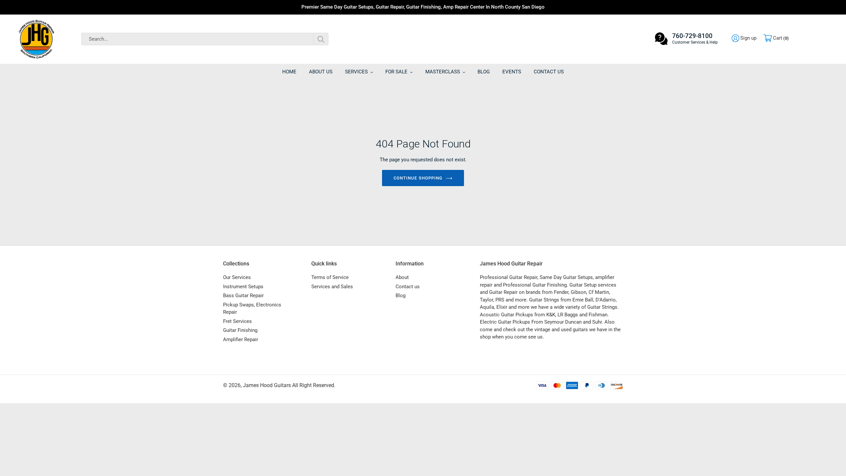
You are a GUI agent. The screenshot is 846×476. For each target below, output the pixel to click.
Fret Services (237, 321)
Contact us (408, 287)
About (402, 277)
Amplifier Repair (240, 339)
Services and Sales (332, 287)
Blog (400, 295)
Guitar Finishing (240, 330)
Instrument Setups (243, 287)
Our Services (237, 277)
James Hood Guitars (267, 385)
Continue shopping (418, 178)
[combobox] (204, 39)
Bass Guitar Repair (243, 295)
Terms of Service (330, 277)
